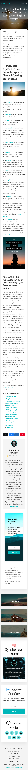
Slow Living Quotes (11, 421)
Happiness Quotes (11, 407)
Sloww (6, 3)
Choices (8, 152)
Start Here (14, 601)
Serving (8, 114)
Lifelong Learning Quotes (13, 410)
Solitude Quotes (10, 423)
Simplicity (9, 180)
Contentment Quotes (12, 403)
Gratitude (8, 102)
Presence (9, 219)
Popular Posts (14, 632)
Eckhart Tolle (6, 235)
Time (7, 120)
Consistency (9, 142)
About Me (14, 617)
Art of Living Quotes (11, 396)
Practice (8, 160)
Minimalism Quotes (11, 412)
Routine (8, 170)
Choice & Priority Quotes (13, 401)
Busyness (9, 196)
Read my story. (14, 506)
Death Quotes (10, 405)
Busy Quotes (9, 399)
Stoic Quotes (9, 425)
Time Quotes (9, 427)
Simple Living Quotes (12, 418)
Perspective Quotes (11, 414)
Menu (25, 3)
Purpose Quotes (10, 416)
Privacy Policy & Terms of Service (14, 767)
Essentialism (9, 128)
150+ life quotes (9, 387)
